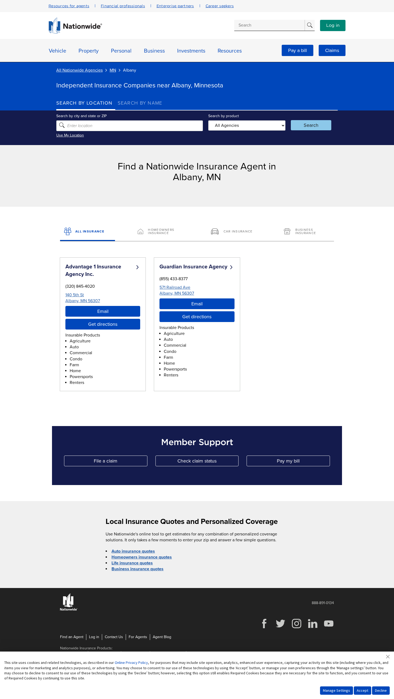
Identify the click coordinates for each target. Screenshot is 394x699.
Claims (332, 50)
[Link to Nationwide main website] (75, 32)
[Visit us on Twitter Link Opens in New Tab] (280, 627)
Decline (381, 690)
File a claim (120, 462)
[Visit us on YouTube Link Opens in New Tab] (328, 627)
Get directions (102, 324)
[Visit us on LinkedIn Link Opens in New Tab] (312, 627)
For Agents (138, 637)
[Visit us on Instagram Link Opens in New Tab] (296, 627)
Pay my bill (303, 462)
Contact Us (114, 637)
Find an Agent (71, 637)
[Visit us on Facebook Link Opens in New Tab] (264, 627)
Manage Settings (336, 690)
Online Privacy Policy (131, 662)
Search (311, 125)
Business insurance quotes (137, 569)
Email (103, 311)
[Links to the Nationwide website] (68, 609)
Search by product (223, 116)
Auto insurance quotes (133, 551)
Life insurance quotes (132, 563)
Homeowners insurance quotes (141, 557)
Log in (333, 25)
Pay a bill (297, 50)
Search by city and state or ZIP (81, 116)
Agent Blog (162, 637)
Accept (362, 690)
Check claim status (208, 462)
